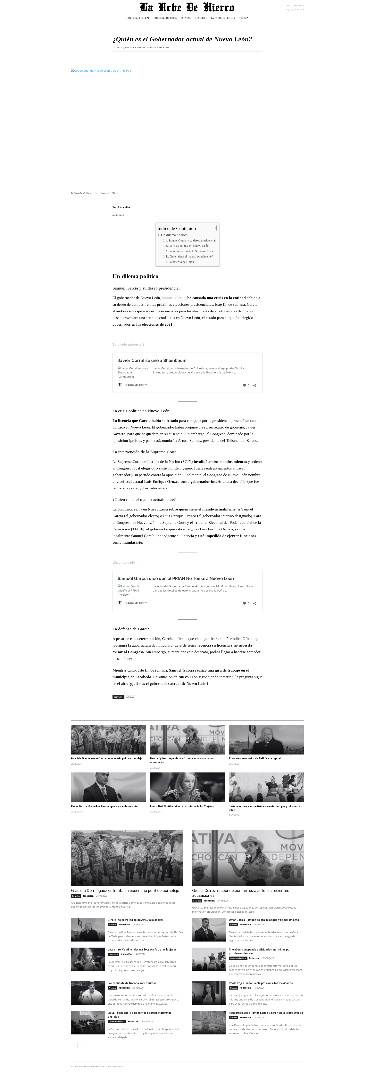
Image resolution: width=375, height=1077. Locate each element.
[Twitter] (125, 57)
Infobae (130, 697)
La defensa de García (181, 262)
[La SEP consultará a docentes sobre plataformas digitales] (88, 1022)
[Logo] (187, 7)
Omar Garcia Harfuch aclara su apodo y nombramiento (104, 806)
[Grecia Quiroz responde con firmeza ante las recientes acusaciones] (187, 740)
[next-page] (79, 1045)
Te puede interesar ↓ (128, 344)
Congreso (113, 954)
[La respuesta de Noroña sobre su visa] (88, 993)
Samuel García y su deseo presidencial (192, 240)
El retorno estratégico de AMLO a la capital (255, 758)
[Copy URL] (143, 57)
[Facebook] (116, 57)
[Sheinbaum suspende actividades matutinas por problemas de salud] (266, 787)
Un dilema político (174, 235)
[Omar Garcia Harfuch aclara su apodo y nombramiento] (108, 787)
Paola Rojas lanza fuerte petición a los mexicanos (261, 983)
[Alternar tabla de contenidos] (211, 228)
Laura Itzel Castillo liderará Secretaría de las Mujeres (181, 806)
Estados (116, 47)
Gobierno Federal (238, 958)
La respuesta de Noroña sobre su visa (132, 983)
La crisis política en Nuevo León (188, 246)
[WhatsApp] (134, 57)
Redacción (124, 207)
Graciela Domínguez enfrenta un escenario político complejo (106, 758)
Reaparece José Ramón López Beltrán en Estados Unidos (266, 1012)
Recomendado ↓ (125, 562)
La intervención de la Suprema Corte (191, 251)
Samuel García (173, 298)
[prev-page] (73, 1045)
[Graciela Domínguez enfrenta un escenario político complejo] (108, 740)
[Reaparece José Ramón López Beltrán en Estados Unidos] (209, 1022)
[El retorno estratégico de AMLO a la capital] (266, 740)
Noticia (112, 924)
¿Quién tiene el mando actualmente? (190, 256)
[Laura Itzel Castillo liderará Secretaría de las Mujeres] (187, 787)
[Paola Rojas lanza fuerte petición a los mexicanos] (209, 993)
